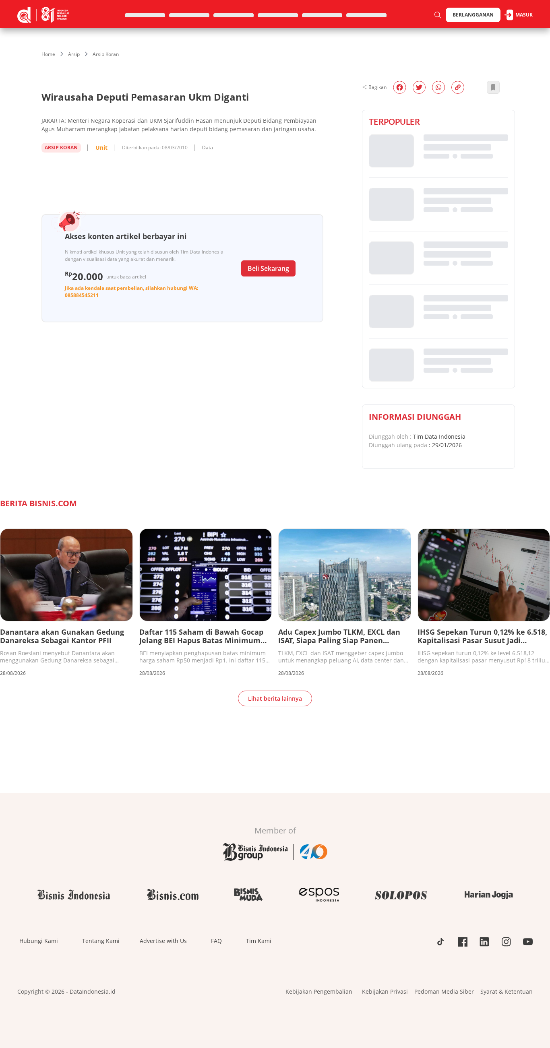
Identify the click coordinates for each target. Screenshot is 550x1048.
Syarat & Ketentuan (506, 991)
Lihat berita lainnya (275, 698)
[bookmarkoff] (493, 87)
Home (48, 54)
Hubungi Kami (38, 941)
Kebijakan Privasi (385, 991)
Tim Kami (258, 941)
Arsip (74, 54)
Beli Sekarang (268, 268)
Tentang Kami (101, 941)
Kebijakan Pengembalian (318, 991)
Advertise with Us (163, 941)
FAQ (216, 941)
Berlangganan (473, 14)
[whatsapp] (438, 87)
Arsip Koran (106, 54)
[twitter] (419, 87)
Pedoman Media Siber (444, 991)
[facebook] (399, 87)
